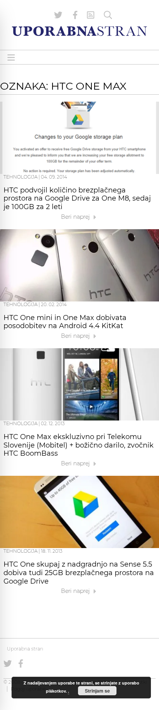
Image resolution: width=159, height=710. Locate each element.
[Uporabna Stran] (79, 31)
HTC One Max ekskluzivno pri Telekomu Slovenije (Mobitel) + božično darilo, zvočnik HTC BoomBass (78, 445)
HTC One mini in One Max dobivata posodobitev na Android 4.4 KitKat (65, 321)
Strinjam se (97, 690)
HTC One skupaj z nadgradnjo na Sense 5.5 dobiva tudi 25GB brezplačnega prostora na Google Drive (78, 573)
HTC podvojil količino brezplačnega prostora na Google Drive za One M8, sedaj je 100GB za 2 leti (77, 198)
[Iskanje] (108, 15)
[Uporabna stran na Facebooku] (75, 15)
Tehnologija (20, 177)
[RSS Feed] (90, 15)
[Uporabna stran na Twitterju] (58, 15)
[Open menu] (11, 57)
